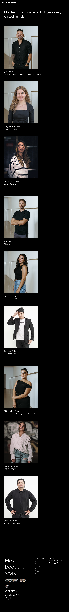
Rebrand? (38, 564)
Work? (36, 561)
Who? (36, 571)
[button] (66, 2)
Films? (36, 569)
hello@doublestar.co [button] (56, 560)
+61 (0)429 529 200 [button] (55, 558)
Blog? (36, 573)
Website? (38, 566)
